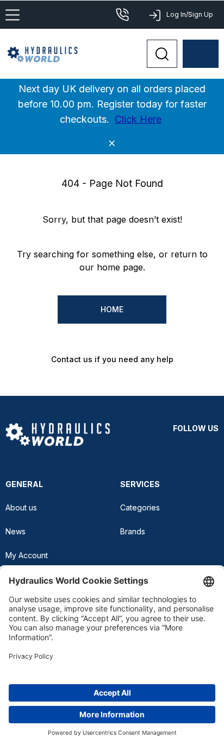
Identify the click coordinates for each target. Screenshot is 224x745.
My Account (26, 555)
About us (21, 507)
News (15, 531)
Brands (132, 531)
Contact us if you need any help (112, 359)
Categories (140, 507)
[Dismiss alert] (112, 143)
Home (112, 309)
